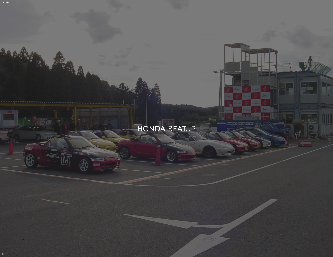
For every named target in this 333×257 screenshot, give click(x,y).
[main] (166, 128)
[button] (166, 254)
